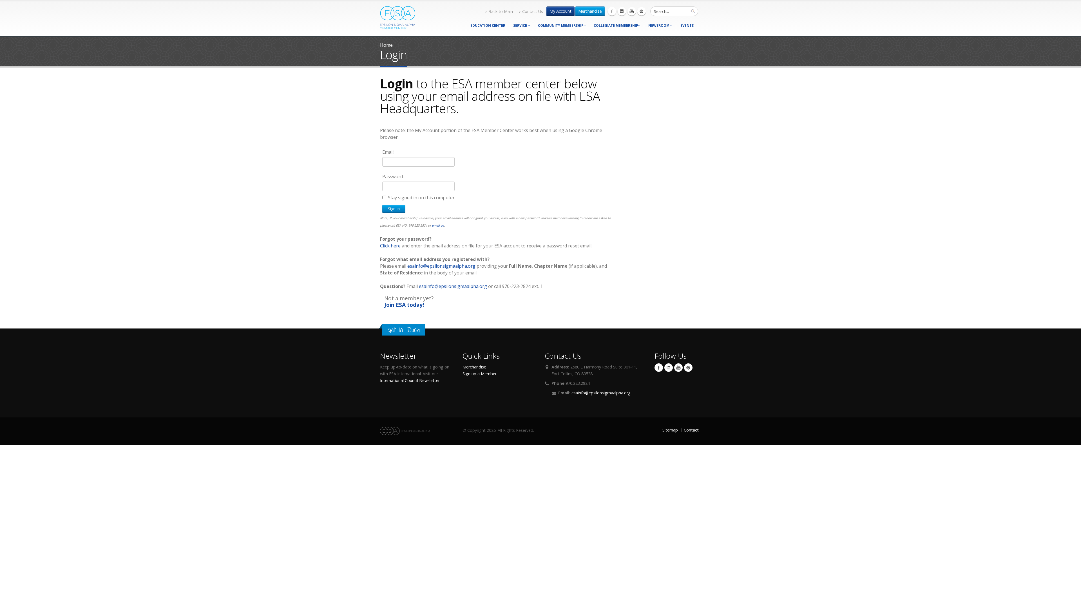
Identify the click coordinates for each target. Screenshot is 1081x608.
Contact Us (532, 11)
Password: (393, 176)
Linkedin (622, 11)
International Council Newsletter (410, 380)
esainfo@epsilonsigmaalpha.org (441, 266)
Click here (390, 246)
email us (438, 225)
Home (386, 45)
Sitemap (670, 430)
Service (520, 25)
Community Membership (561, 25)
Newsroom (659, 25)
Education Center (487, 25)
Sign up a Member (480, 373)
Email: (388, 152)
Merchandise (590, 11)
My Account (560, 11)
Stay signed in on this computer (421, 198)
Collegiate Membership (616, 25)
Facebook (612, 11)
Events (687, 25)
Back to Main (500, 11)
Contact (691, 430)
